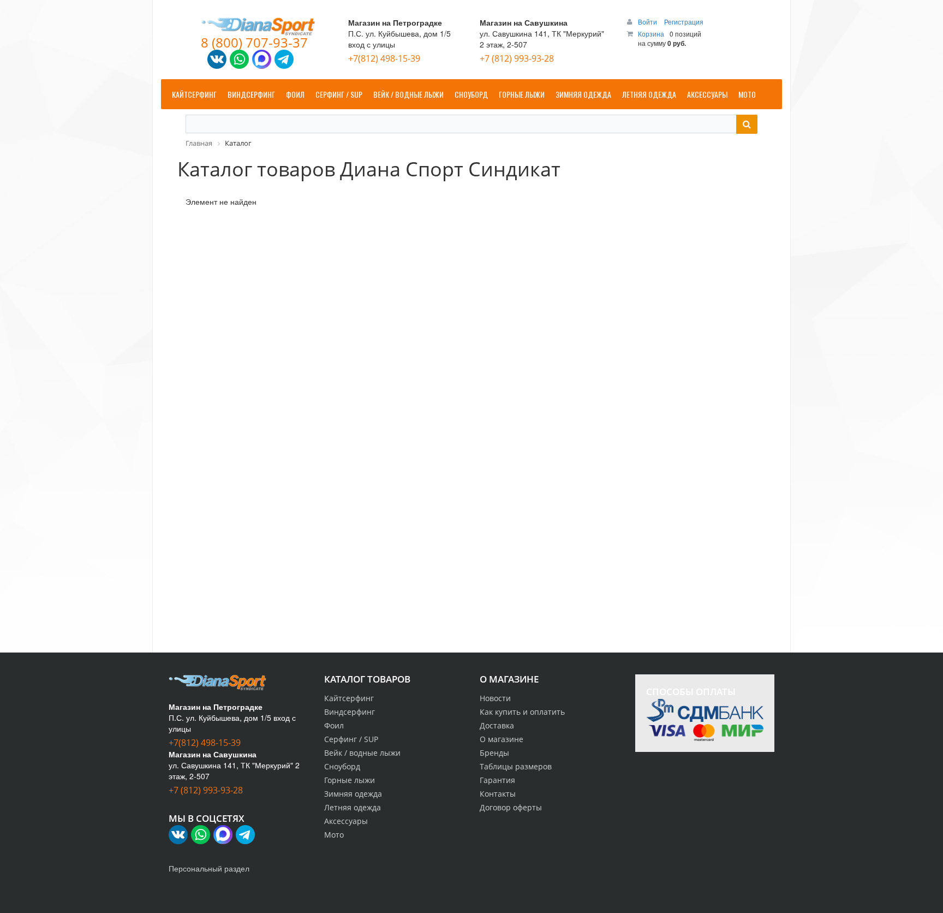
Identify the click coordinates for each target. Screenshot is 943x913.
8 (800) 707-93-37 (254, 42)
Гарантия (497, 780)
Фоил (334, 725)
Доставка (497, 725)
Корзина (651, 33)
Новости (495, 698)
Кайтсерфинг (349, 698)
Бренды (494, 753)
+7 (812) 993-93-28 (517, 58)
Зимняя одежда (353, 793)
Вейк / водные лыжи (362, 753)
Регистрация (683, 21)
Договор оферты (511, 807)
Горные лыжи (349, 780)
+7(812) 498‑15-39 (384, 58)
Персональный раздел (209, 868)
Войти (648, 21)
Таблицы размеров (516, 766)
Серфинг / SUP (351, 739)
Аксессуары (346, 821)
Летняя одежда (352, 807)
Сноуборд (342, 766)
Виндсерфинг (349, 712)
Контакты (498, 793)
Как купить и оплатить (522, 712)
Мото (334, 834)
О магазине (501, 739)
